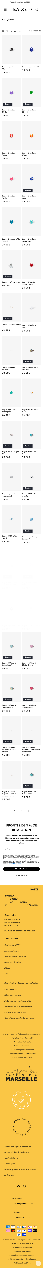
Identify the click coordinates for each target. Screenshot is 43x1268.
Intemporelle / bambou (15, 956)
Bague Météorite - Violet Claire (29, 664)
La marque (9, 1163)
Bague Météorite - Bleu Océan (29, 793)
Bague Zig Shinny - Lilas (30, 584)
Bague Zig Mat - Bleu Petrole (11, 240)
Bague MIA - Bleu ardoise (29, 495)
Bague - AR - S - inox (30, 626)
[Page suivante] (29, 811)
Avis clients (9, 983)
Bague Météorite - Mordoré (29, 368)
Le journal (9, 1175)
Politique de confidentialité (17, 1001)
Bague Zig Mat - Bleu (31, 67)
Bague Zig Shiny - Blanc (29, 326)
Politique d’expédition (22, 1046)
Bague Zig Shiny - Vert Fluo (29, 111)
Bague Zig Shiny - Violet (9, 111)
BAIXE (12, 1034)
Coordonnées (10, 989)
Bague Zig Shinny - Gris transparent (10, 584)
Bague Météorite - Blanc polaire (9, 706)
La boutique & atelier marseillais (20, 1169)
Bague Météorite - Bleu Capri (29, 453)
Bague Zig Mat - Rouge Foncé (29, 283)
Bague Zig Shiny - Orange (29, 154)
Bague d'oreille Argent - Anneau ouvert (9, 749)
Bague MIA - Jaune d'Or (30, 411)
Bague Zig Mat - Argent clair (9, 495)
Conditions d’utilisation (22, 1042)
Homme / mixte (11, 951)
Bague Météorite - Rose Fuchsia (29, 706)
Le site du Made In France (16, 1152)
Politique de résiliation (23, 1057)
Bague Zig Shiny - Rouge (9, 154)
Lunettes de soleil (12, 962)
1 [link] (14, 810)
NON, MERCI (21, 875)
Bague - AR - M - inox (11, 282)
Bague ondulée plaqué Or (11, 325)
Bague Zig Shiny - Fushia (9, 197)
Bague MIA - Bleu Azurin (9, 537)
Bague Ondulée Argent (8, 368)
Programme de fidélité (27, 983)
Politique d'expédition (15, 1012)
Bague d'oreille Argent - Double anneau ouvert (9, 794)
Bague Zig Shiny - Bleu (29, 197)
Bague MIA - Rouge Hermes (10, 453)
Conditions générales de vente (19, 1018)
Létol (6, 973)
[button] (5, 9)
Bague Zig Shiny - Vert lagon (9, 411)
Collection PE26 (12, 945)
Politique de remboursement (18, 1006)
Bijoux (7, 968)
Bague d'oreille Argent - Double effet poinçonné (31, 749)
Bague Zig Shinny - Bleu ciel (30, 538)
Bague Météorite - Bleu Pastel (9, 664)
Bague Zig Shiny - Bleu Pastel (29, 240)
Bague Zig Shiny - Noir (9, 68)
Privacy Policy (12, 864)
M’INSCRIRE (21, 869)
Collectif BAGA (12, 1158)
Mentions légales (12, 995)
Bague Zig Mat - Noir (11, 626)
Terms (19, 864)
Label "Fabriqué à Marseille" (17, 1146)
